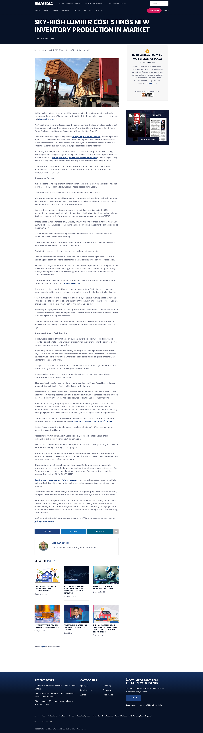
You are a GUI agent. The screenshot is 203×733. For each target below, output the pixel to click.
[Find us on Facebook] (35, 721)
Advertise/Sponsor (83, 716)
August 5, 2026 (99, 592)
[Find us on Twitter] (39, 721)
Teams (55, 10)
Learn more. (152, 83)
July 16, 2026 (98, 635)
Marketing (65, 10)
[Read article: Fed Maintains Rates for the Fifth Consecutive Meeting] (76, 614)
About (37, 716)
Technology (87, 10)
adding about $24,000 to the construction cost (74, 158)
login (43, 646)
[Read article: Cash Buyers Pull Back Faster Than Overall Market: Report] (47, 575)
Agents (37, 10)
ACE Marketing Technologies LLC (140, 716)
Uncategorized (47, 38)
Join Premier (154, 10)
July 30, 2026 (40, 631)
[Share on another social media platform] (116, 531)
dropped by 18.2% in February (86, 137)
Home (37, 38)
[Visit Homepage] (45, 3)
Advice (83, 695)
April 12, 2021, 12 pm (56, 50)
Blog (43, 716)
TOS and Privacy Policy (154, 705)
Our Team (62, 716)
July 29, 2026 (69, 633)
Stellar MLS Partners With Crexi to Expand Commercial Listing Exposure (74, 590)
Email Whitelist (107, 716)
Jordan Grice (60, 543)
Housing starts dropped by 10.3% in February (56, 480)
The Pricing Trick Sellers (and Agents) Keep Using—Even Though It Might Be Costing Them (105, 629)
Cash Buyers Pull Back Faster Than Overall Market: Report (45, 588)
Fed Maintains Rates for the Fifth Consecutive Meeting (75, 627)
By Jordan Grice (40, 50)
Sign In (165, 10)
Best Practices (86, 690)
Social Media (108, 695)
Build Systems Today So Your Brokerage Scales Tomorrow (147, 59)
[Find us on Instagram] (43, 721)
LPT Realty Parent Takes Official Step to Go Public (47, 626)
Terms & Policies (121, 716)
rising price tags (46, 119)
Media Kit (96, 716)
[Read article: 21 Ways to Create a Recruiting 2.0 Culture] (106, 575)
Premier (69, 3)
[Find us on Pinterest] (47, 721)
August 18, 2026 (41, 594)
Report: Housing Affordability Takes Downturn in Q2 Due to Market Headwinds (55, 695)
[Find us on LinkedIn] (51, 721)
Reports (78, 3)
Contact (71, 716)
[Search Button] (166, 3)
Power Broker (99, 3)
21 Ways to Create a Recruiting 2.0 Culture (103, 587)
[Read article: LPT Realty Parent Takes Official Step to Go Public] (47, 614)
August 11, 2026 (70, 596)
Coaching (76, 10)
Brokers (47, 10)
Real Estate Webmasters (77, 729)
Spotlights (84, 685)
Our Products (52, 716)
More (123, 3)
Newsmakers (113, 3)
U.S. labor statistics (70, 283)
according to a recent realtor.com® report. (92, 421)
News (61, 3)
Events (88, 3)
